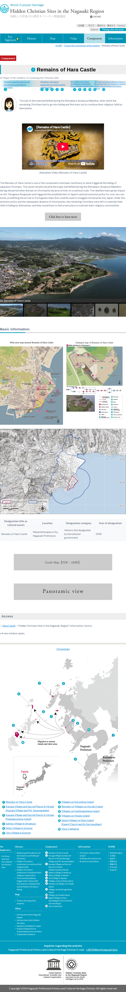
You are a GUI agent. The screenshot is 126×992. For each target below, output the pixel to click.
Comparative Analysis (26, 934)
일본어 (112, 858)
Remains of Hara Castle (19, 801)
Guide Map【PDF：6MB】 (63, 562)
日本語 (112, 856)
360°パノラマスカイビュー (63, 592)
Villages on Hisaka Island (76, 815)
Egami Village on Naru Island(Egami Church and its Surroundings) (60, 900)
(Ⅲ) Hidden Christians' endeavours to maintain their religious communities (82, 84)
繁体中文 (113, 864)
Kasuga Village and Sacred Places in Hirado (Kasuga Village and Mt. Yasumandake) (61, 858)
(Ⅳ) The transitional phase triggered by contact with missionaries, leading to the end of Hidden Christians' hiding (110, 85)
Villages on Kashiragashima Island (80, 811)
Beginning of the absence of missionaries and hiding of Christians (29, 856)
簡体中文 (113, 861)
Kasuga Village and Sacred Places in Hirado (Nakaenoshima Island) (60, 867)
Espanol (113, 870)
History (19, 846)
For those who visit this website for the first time (7, 861)
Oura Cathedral (70, 828)
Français (113, 867)
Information (84, 846)
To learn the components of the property (82, 45)
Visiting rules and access (90, 858)
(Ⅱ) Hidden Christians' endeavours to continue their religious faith (52, 84)
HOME (59, 45)
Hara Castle (8, 625)
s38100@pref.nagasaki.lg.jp (102, 949)
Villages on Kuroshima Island (78, 801)
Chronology (63, 648)
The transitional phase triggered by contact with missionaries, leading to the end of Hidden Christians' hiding (28, 883)
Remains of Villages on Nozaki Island (82, 806)
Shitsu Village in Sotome (19, 828)
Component (51, 846)
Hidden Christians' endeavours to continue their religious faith (29, 864)
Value (18, 908)
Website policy (116, 853)
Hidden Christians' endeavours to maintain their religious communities (29, 872)
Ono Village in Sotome (18, 832)
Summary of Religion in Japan (29, 926)
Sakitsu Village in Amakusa (21, 823)
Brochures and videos (89, 861)
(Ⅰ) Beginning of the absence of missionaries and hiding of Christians (17, 84)
